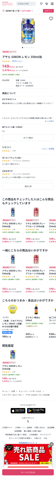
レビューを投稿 (47, 149)
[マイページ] (52, 3)
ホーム (4, 391)
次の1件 (28, 186)
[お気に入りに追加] (51, 18)
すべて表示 (28, 137)
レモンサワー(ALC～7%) (12, 395)
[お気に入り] (41, 3)
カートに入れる (28, 472)
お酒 (13, 391)
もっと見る (49, 121)
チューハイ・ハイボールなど (30, 391)
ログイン (48, 10)
